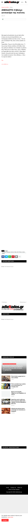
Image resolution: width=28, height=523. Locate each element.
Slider (11, 7)
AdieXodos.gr (18, 492)
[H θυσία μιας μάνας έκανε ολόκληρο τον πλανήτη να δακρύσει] (5, 411)
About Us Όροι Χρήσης (14, 489)
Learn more (10, 517)
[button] (2, 2)
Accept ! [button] (5, 520)
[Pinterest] (13, 256)
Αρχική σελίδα (5, 7)
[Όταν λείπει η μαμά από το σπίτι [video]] (5, 378)
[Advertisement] (14, 85)
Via (2, 60)
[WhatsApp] (9, 256)
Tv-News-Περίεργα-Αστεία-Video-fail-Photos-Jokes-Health (13, 253)
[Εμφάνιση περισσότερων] (19, 256)
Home (7, 487)
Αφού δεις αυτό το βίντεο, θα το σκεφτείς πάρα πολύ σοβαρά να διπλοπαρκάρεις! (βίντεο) (18, 401)
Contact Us (13, 487)
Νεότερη (4, 302)
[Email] (16, 256)
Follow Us (19, 487)
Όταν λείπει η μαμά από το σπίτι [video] (18, 377)
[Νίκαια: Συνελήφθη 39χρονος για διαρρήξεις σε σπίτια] (5, 394)
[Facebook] (2, 256)
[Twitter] (6, 256)
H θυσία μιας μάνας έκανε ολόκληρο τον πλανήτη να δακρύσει (18, 410)
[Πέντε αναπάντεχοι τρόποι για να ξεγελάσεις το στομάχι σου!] (5, 386)
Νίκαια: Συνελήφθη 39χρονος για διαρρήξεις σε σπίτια (18, 393)
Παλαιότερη (23, 302)
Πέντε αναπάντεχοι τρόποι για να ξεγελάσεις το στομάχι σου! (18, 385)
